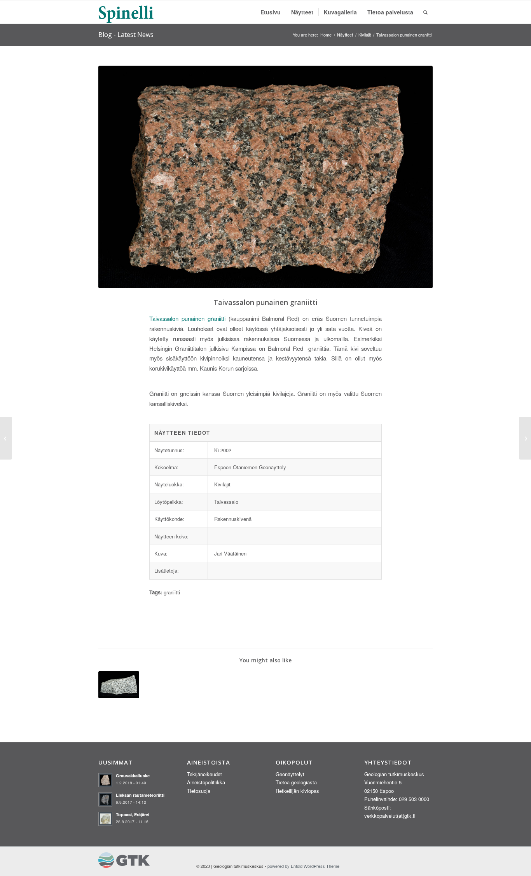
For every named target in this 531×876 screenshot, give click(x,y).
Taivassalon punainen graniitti (187, 318)
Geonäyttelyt (290, 774)
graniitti (172, 592)
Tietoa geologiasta (296, 782)
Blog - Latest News (126, 34)
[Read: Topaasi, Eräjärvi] (105, 819)
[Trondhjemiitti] (525, 438)
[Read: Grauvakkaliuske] (105, 780)
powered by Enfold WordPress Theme (303, 866)
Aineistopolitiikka (206, 782)
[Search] (425, 12)
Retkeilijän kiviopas (297, 790)
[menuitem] (270, 12)
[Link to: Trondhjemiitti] (118, 684)
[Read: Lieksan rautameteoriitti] (105, 799)
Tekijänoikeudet (204, 774)
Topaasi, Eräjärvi (132, 814)
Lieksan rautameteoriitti (140, 795)
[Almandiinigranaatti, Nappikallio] (6, 438)
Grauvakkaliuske (133, 775)
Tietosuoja (198, 790)
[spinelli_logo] (126, 12)
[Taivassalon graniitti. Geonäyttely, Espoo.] (265, 177)
